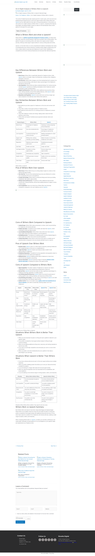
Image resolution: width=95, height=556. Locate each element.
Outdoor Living (67, 231)
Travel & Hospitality (68, 256)
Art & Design (66, 151)
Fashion (65, 185)
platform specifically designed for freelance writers (36, 37)
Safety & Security (68, 240)
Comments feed (67, 280)
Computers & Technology (69, 171)
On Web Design (67, 229)
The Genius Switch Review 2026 (71, 95)
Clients (60, 2)
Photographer (67, 236)
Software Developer (68, 245)
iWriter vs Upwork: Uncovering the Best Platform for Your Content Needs (26, 464)
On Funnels (66, 227)
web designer (67, 265)
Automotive (66, 153)
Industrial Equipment (68, 205)
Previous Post (19, 445)
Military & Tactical (68, 209)
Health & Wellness (68, 196)
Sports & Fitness (67, 249)
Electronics (66, 180)
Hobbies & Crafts (67, 198)
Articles (54, 2)
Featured (66, 187)
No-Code (66, 216)
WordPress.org (67, 282)
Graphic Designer (68, 193)
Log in (65, 275)
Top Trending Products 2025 (70, 101)
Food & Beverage (68, 189)
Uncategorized (67, 260)
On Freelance (67, 225)
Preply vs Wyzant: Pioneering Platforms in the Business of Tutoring (44, 464)
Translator (66, 254)
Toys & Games (67, 251)
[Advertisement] (36, 61)
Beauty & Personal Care (69, 158)
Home (35, 2)
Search (76, 9)
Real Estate (66, 238)
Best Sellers (66, 160)
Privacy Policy (51, 553)
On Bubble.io (66, 220)
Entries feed (66, 277)
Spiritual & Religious (68, 247)
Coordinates (76, 2)
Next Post (54, 445)
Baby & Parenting (68, 156)
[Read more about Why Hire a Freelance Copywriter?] (27, 471)
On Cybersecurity (68, 222)
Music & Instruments (68, 214)
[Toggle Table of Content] (28, 31)
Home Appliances (68, 200)
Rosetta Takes (67, 2)
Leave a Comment (21, 466)
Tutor (65, 258)
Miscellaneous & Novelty (69, 211)
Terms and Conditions (45, 553)
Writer (26, 466)
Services (41, 2)
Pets (65, 234)
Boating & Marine (68, 162)
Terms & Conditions (62, 542)
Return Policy (69, 542)
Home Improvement (68, 202)
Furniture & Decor (68, 191)
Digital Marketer (67, 176)
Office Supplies (67, 218)
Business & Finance (68, 165)
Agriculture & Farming (69, 149)
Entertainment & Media (69, 182)
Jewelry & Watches (68, 207)
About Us (48, 2)
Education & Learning (69, 178)
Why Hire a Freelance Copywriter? (23, 475)
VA (64, 263)
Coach (65, 169)
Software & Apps (67, 242)
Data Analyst (66, 173)
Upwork (17, 22)
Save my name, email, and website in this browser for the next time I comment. (35, 513)
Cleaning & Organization (69, 167)
